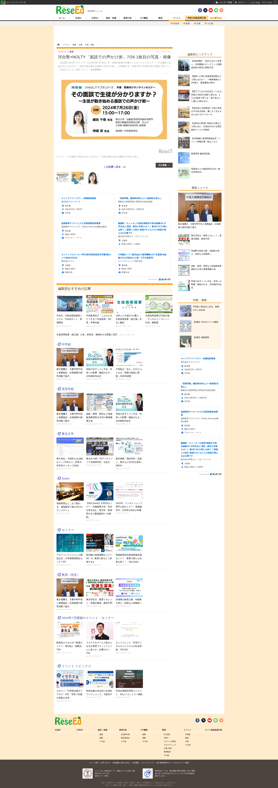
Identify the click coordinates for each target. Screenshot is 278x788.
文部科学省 (125, 734)
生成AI (78, 18)
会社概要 (135, 763)
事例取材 (167, 752)
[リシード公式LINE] (215, 720)
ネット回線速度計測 (213, 730)
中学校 (66, 344)
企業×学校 (168, 748)
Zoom (66, 478)
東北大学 (68, 433)
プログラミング (170, 745)
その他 (210, 23)
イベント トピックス (76, 666)
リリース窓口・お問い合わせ (99, 763)
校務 (101, 738)
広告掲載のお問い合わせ (121, 763)
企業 (198, 23)
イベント (177, 18)
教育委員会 (125, 738)
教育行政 (128, 18)
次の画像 (163, 165)
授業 (101, 734)
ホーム (62, 18)
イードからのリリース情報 (179, 763)
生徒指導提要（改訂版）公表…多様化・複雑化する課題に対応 (95, 334)
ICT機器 (144, 18)
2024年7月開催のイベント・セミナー (88, 617)
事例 (160, 18)
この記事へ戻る (115, 166)
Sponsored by (153, 279)
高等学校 (68, 389)
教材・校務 (111, 18)
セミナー (68, 530)
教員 (188, 23)
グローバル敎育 (170, 741)
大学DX (94, 18)
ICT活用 (167, 734)
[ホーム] (58, 45)
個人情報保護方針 (163, 763)
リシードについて (147, 763)
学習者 (176, 23)
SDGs (166, 738)
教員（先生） (71, 574)
